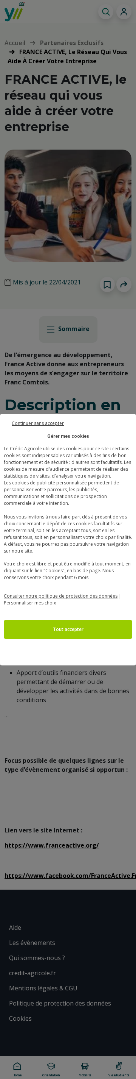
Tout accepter (68, 629)
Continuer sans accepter (38, 422)
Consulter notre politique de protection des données (60, 596)
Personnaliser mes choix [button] (30, 603)
